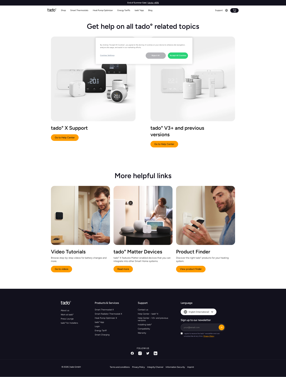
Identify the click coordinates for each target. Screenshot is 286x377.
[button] (79, 10)
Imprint (190, 367)
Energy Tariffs (123, 10)
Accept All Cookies (178, 55)
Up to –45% (153, 2)
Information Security (175, 367)
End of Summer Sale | (137, 2)
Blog (150, 10)
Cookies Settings (107, 55)
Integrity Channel (155, 367)
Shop (63, 10)
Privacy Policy (138, 367)
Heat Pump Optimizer (103, 10)
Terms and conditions (120, 367)
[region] (144, 51)
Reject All (156, 55)
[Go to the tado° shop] (234, 10)
